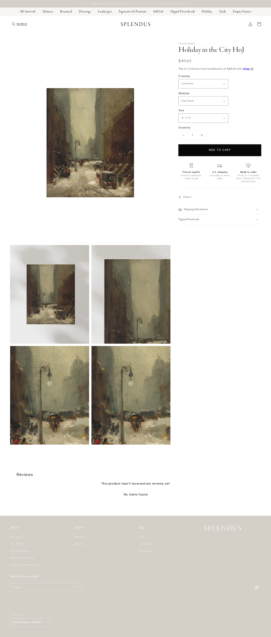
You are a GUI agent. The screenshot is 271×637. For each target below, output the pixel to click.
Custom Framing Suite (25, 565)
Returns (79, 544)
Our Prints (17, 544)
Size (181, 110)
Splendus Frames (22, 558)
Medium (184, 93)
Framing (184, 76)
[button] (19, 24)
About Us (16, 537)
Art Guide (145, 551)
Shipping (80, 537)
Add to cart (220, 149)
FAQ (141, 537)
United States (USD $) (27, 622)
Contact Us (146, 544)
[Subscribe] (77, 587)
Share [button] (187, 197)
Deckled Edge (20, 551)
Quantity (184, 127)
